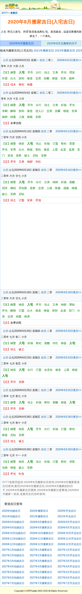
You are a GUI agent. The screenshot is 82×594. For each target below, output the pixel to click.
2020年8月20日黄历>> (68, 330)
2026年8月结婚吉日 (13, 521)
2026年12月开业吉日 (69, 544)
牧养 (27, 316)
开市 (30, 72)
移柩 (30, 116)
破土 (27, 155)
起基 (63, 149)
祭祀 (21, 84)
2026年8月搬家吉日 (41, 521)
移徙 (55, 78)
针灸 (21, 473)
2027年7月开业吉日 (69, 583)
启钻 (35, 155)
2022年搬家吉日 (65, 50)
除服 (58, 188)
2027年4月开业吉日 (69, 566)
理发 (72, 72)
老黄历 (14, 13)
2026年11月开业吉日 (69, 538)
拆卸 (21, 78)
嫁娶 (13, 72)
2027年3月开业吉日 (69, 560)
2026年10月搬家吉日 (42, 533)
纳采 (21, 143)
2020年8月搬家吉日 (21, 43)
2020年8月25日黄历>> (68, 390)
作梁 (5, 78)
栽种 (71, 78)
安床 (63, 78)
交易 (38, 78)
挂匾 (46, 78)
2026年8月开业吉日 (69, 521)
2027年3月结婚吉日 (13, 560)
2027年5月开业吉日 (69, 572)
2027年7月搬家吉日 (41, 583)
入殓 (21, 116)
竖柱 (38, 149)
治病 (5, 467)
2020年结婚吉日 (11, 510)
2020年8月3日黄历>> (69, 60)
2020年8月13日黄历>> (68, 131)
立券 (55, 72)
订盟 (55, 143)
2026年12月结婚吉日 (14, 544)
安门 (71, 310)
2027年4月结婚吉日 (13, 566)
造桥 (18, 155)
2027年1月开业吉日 (69, 549)
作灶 (38, 161)
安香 (13, 149)
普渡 (72, 143)
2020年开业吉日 (67, 510)
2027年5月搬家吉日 (41, 572)
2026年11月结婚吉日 (14, 538)
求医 (72, 461)
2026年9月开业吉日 (69, 527)
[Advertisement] (41, 246)
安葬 (38, 116)
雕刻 (13, 188)
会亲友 (48, 369)
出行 (38, 72)
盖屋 (71, 149)
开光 (63, 72)
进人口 (39, 111)
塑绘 (72, 304)
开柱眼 (23, 188)
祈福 (63, 105)
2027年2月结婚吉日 (13, 555)
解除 (13, 111)
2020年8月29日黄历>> (68, 449)
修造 (30, 78)
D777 (5, 13)
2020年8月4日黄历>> (69, 92)
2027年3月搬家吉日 (41, 560)
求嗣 (5, 111)
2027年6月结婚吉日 (13, 577)
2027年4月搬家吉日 (41, 566)
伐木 (13, 84)
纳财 (30, 161)
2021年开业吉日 (67, 516)
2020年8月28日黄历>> (68, 416)
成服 (66, 188)
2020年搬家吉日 (39, 510)
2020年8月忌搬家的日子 (62, 43)
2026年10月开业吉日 (69, 533)
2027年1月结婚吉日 (13, 549)
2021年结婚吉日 (11, 516)
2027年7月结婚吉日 (13, 583)
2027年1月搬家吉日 (41, 549)
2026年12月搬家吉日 (42, 544)
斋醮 (72, 182)
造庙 (10, 155)
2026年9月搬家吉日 (41, 527)
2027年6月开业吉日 (69, 577)
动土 (47, 72)
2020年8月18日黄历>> (68, 292)
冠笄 (5, 188)
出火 (13, 78)
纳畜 (30, 84)
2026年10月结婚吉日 (14, 533)
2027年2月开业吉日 (69, 555)
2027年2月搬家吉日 (41, 555)
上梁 (55, 149)
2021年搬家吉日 (44, 50)
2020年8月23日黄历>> (68, 357)
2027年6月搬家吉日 (41, 577)
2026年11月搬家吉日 (42, 538)
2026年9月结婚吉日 (13, 527)
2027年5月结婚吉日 (13, 572)
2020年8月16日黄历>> (68, 169)
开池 (38, 200)
